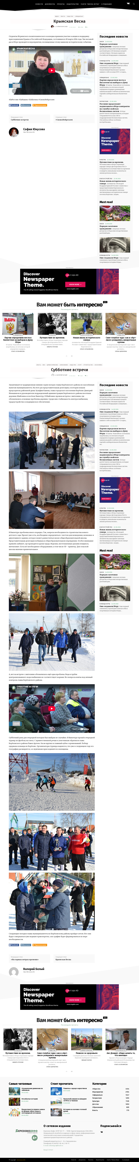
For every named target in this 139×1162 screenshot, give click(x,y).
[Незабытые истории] (14, 1102)
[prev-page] (67, 356)
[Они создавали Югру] (115, 245)
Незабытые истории (30, 1099)
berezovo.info (21, 1160)
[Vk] (101, 1132)
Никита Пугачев (52, 347)
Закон (102, 41)
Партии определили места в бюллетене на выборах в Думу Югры (114, 82)
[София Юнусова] (52, 26)
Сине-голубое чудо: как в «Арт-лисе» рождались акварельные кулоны (121, 339)
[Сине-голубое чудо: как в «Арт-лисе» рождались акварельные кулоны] (121, 324)
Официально (79, 16)
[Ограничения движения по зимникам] (14, 1091)
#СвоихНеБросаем (64, 120)
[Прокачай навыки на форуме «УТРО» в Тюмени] (56, 1102)
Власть (63, 16)
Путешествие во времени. (112, 162)
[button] (134, 4)
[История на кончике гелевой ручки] (56, 1112)
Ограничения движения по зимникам (32, 1089)
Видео (57, 16)
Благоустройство (106, 178)
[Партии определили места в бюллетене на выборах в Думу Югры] (17, 324)
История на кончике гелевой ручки (74, 1110)
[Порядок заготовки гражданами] (115, 213)
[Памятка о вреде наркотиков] (56, 1091)
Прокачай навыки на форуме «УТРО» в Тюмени (75, 1100)
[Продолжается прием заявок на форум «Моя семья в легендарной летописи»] (14, 1112)
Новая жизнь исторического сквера (86, 338)
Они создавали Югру (109, 63)
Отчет (51, 1150)
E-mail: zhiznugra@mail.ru (53, 1145)
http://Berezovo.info (28, 132)
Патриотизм (104, 101)
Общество (70, 16)
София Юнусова (62, 26)
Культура (103, 159)
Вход (45, 1150)
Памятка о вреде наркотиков (75, 1088)
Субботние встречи (20, 120)
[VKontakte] (128, 3)
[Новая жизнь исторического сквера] (86, 324)
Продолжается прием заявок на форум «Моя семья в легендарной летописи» (33, 1111)
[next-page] (72, 356)
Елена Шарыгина (121, 351)
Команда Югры (105, 60)
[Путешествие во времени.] (52, 324)
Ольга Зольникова (18, 351)
